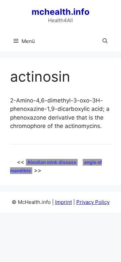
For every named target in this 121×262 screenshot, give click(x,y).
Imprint (63, 202)
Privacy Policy (93, 202)
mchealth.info (60, 12)
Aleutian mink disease (51, 162)
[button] (105, 41)
